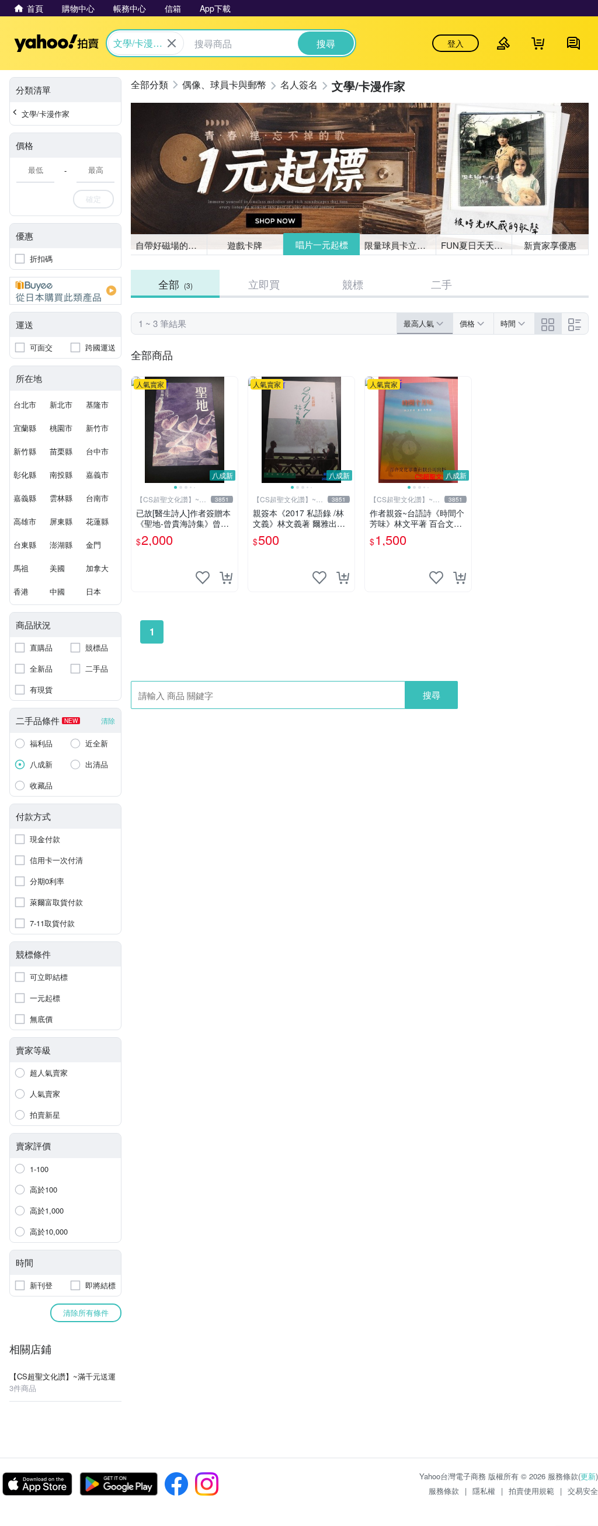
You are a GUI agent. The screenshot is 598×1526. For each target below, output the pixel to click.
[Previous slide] (139, 429)
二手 (441, 283)
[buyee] (65, 291)
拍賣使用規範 (531, 1490)
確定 (93, 198)
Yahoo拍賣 (56, 43)
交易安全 (583, 1490)
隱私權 (483, 1490)
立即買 (264, 283)
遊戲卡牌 (244, 245)
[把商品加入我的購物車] (226, 578)
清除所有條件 (86, 1312)
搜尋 (431, 695)
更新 (588, 1476)
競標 (352, 283)
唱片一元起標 (321, 244)
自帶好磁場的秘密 (170, 245)
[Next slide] (230, 429)
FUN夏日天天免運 (476, 245)
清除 (108, 720)
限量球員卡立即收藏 (400, 245)
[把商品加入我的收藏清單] (203, 578)
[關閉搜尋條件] (172, 43)
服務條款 (444, 1490)
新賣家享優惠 (550, 245)
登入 (455, 43)
